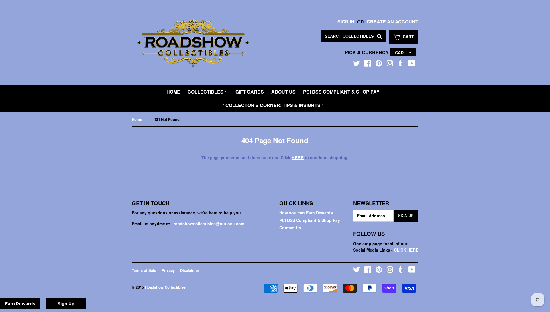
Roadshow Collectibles (165, 287)
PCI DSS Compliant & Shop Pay (341, 91)
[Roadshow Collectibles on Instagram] (389, 64)
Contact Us (290, 227)
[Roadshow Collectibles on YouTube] (411, 64)
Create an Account (392, 21)
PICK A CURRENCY (367, 52)
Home (173, 91)
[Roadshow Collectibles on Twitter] (356, 64)
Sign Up (406, 215)
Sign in (345, 21)
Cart (408, 37)
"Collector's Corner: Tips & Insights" (273, 105)
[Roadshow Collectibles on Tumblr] (400, 64)
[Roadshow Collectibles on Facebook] (367, 64)
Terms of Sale (144, 270)
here (298, 157)
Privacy (168, 270)
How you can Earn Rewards (306, 213)
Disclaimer (189, 270)
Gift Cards (249, 91)
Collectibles (206, 91)
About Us (283, 91)
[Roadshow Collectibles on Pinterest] (378, 64)
